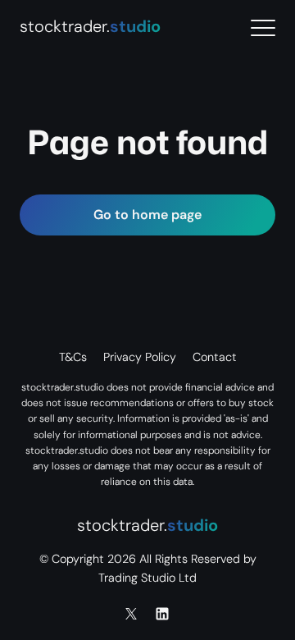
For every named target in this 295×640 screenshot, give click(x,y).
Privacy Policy (139, 357)
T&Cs (73, 357)
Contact (215, 357)
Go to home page (147, 214)
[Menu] (263, 28)
